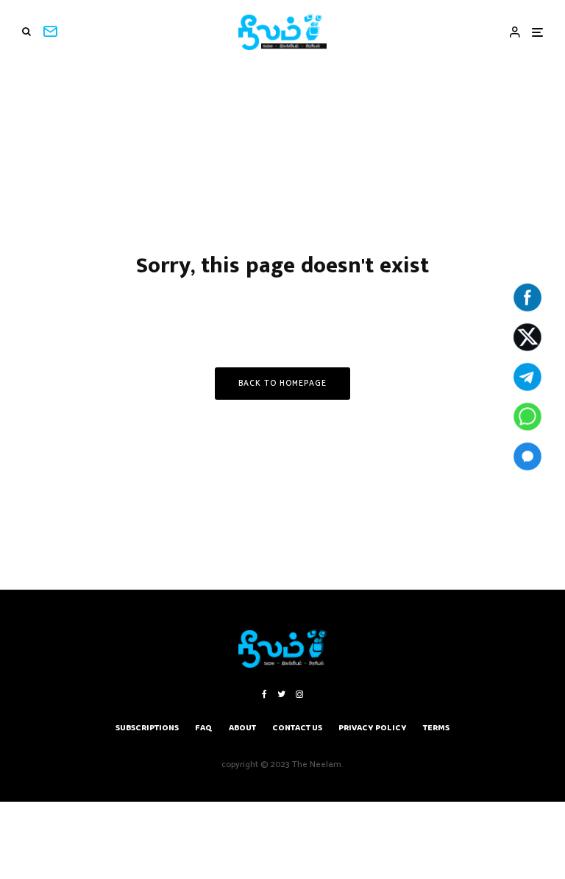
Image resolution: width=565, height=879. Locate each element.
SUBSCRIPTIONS (147, 728)
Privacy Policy (372, 728)
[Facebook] (264, 694)
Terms (436, 728)
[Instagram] (299, 694)
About (242, 728)
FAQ (204, 728)
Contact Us (297, 728)
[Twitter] (281, 694)
